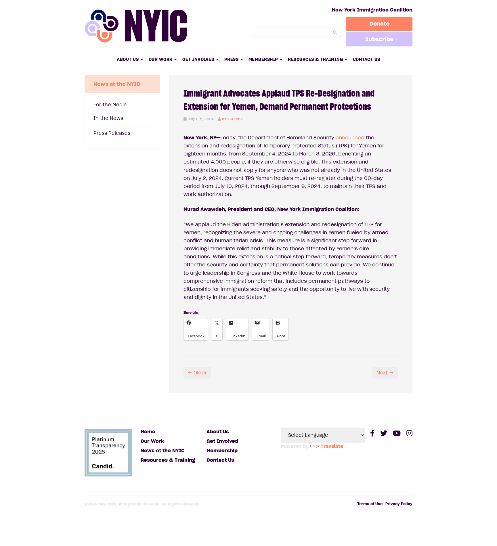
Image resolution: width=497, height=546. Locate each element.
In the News (108, 118)
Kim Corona (232, 119)
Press (232, 59)
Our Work (161, 59)
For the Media (110, 104)
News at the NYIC (163, 450)
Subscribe (379, 39)
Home (148, 431)
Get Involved (199, 59)
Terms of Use (370, 503)
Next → (384, 373)
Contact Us (366, 59)
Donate (379, 23)
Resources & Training (316, 59)
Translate (332, 446)
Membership (264, 59)
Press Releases (111, 133)
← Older (197, 373)
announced (350, 137)
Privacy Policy (398, 503)
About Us (128, 59)
